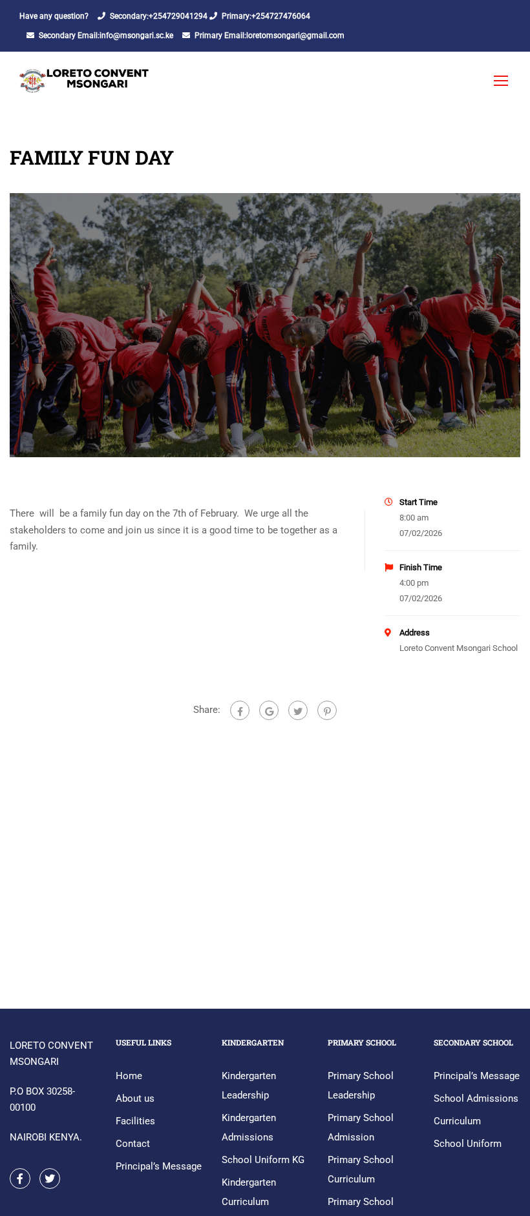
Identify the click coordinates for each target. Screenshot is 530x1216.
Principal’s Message (159, 1166)
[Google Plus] (269, 710)
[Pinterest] (327, 710)
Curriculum (457, 1121)
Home (129, 1076)
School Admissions (476, 1098)
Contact (133, 1143)
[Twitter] (298, 710)
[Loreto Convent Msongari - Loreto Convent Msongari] (85, 87)
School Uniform (468, 1143)
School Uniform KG (263, 1160)
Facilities (135, 1121)
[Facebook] (239, 710)
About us (135, 1098)
